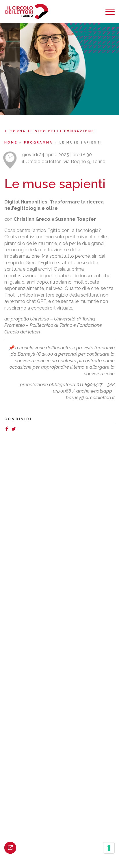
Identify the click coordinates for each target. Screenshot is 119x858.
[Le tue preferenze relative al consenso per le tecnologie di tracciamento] (108, 847)
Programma (39, 142)
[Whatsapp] (19, 429)
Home (11, 142)
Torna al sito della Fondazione (52, 131)
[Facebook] (7, 429)
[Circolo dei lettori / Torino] (26, 11)
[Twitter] (14, 429)
